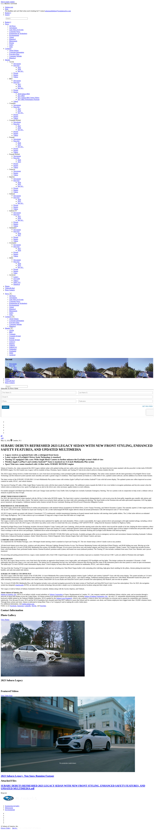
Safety (11, 45)
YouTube (43, 606)
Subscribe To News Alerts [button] (9, 388)
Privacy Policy (5, 828)
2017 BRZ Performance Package (28, 99)
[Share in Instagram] (6, 433)
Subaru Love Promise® (64, 598)
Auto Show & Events (16, 30)
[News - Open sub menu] (10, 294)
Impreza (12, 343)
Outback (12, 345)
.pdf (2, 438)
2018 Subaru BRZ (24, 94)
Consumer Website (15, 56)
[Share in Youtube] (6, 427)
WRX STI (16, 282)
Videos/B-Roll (10, 288)
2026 (19, 69)
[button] (1, 436)
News (7, 24)
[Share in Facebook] (6, 425)
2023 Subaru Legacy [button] (12, 680)
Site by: (15, 828)
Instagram (20, 606)
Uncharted (12, 351)
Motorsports (13, 41)
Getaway (12, 342)
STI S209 (16, 279)
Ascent (11, 330)
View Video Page (6, 695)
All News (12, 26)
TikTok (34, 606)
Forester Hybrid (14, 340)
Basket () (8, 13)
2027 (19, 67)
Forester (12, 338)
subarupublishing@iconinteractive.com (58, 11)
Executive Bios (14, 54)
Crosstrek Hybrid (15, 336)
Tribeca (15, 280)
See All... (21, 71)
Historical (12, 39)
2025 (19, 145)
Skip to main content (7, 2)
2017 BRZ (21, 96)
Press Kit (16, 65)
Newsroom (17, 64)
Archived (12, 355)
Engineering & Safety (12, 806)
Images (15, 75)
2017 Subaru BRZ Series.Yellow (28, 98)
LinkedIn (28, 606)
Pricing (11, 43)
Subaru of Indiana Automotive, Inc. (96, 596)
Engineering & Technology (18, 33)
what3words (19, 585)
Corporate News (14, 31)
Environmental (14, 35)
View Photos (5, 620)
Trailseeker (12, 349)
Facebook (13, 606)
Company (8, 48)
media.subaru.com (28, 604)
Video (15, 273)
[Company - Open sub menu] (13, 317)
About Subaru (14, 50)
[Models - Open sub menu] (11, 328)
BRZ (11, 332)
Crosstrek (12, 334)
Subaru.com (9, 7)
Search (3, 18)
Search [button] (7, 15)
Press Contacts (10, 290)
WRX (11, 353)
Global (11, 37)
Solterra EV (13, 347)
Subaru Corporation (56, 594)
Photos (7, 286)
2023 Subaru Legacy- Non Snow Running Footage (27, 776)
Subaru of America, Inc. (9, 594)
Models (7, 60)
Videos (15, 77)
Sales (11, 47)
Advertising (13, 28)
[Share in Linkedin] (6, 422)
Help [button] (6, 9)
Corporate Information (16, 52)
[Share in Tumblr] (6, 430)
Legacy (15, 277)
